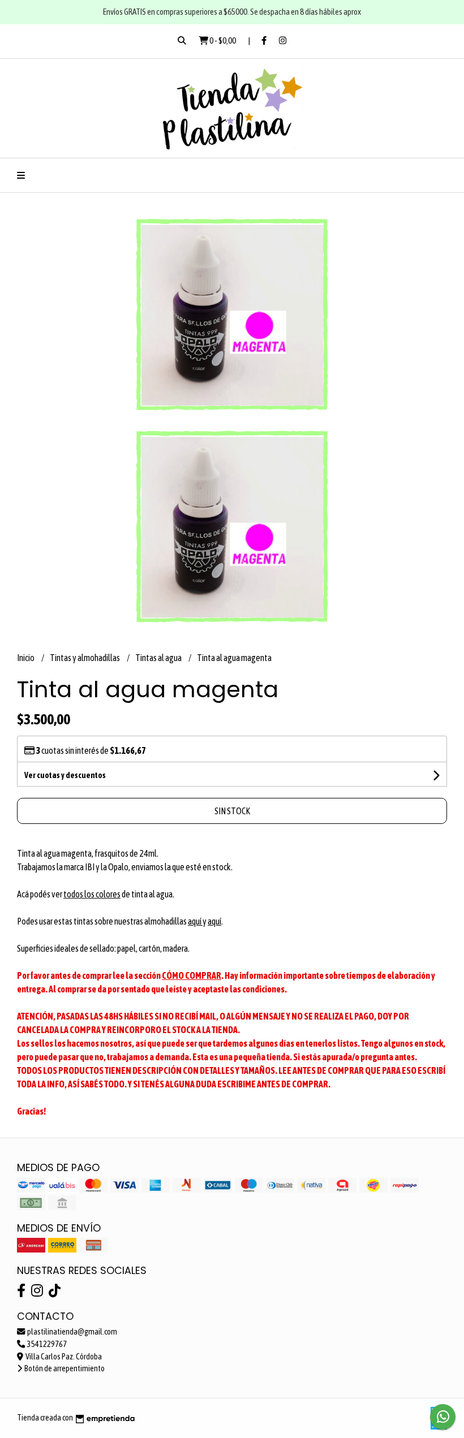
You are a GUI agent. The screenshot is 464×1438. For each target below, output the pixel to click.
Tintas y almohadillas (85, 658)
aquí (195, 921)
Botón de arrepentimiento (64, 1368)
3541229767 (46, 1344)
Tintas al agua (159, 658)
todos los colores (92, 894)
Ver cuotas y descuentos (65, 775)
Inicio (26, 658)
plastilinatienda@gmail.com (71, 1331)
